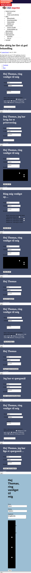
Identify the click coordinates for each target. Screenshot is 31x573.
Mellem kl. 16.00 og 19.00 (13, 552)
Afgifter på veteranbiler (10, 25)
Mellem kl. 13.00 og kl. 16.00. (14, 175)
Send (10, 570)
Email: (4, 387)
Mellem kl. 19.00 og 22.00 (13, 562)
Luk (1, 111)
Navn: (5, 82)
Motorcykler (9, 33)
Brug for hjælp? (5, 2)
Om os (9, 38)
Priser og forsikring (13, 15)
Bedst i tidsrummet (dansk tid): (11, 97)
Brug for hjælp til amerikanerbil (11, 369)
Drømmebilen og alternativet (11, 30)
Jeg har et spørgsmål (9, 298)
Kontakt (8, 40)
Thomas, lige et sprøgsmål (10, 468)
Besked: (9, 90)
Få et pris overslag (8, 140)
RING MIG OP (7, 184)
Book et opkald (6, 5)
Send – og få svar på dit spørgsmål (12, 395)
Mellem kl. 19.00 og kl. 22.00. (16, 102)
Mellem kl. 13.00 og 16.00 (13, 542)
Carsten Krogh (5, 52)
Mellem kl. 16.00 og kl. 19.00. (14, 177)
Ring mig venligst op (9, 106)
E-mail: (5, 131)
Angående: (10, 514)
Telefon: (6, 85)
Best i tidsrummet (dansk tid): (14, 525)
